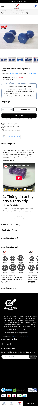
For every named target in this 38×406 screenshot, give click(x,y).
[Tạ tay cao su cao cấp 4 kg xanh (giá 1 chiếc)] (19, 37)
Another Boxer (13, 73)
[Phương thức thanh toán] (14, 395)
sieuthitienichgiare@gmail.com (18, 333)
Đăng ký (32, 357)
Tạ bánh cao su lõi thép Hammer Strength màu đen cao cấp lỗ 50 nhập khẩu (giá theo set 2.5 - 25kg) (12, 279)
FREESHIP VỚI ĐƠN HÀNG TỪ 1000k (17, 1)
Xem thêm (19, 217)
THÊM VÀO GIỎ (25, 109)
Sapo (28, 336)
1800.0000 (18, 119)
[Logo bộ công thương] (19, 389)
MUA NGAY (19, 116)
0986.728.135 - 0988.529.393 (22, 330)
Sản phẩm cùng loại (9, 247)
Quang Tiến (16, 336)
